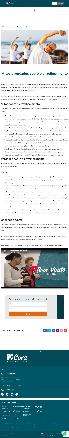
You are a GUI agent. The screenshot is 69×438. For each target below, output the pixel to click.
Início (2, 27)
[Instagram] (2, 394)
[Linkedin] (16, 394)
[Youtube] (12, 394)
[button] (34, 10)
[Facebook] (7, 394)
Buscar (60, 3)
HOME (4, 406)
